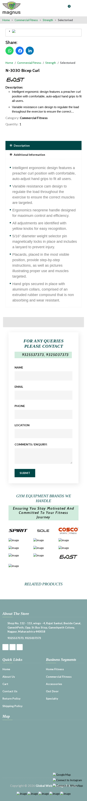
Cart (5, 684)
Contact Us (9, 691)
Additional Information (29, 154)
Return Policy (11, 698)
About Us (8, 676)
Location (22, 425)
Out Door (52, 691)
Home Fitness (55, 669)
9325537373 (33, 355)
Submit (25, 473)
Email (19, 386)
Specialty (52, 698)
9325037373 (57, 355)
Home (6, 20)
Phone (20, 406)
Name (19, 367)
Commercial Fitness (34, 118)
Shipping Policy (12, 706)
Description (22, 145)
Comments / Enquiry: (31, 444)
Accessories (54, 684)
